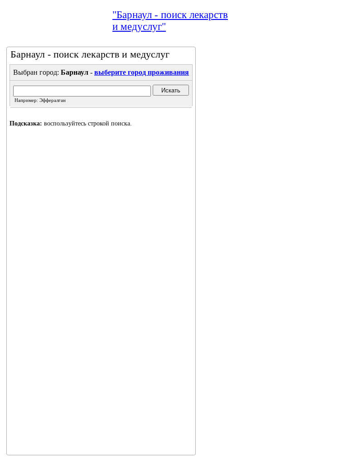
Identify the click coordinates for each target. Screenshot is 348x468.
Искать (170, 90)
